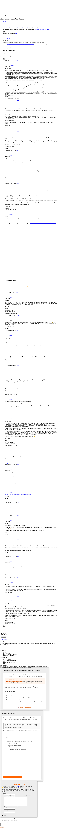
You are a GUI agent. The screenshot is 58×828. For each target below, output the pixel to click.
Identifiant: (3, 633)
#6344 (18, 577)
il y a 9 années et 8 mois (44, 29)
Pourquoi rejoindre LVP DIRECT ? (11, 12)
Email (5, 793)
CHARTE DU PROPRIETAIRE (9, 662)
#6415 (18, 445)
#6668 (18, 365)
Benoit (7, 463)
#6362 (18, 515)
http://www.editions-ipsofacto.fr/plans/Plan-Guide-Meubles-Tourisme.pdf (43, 223)
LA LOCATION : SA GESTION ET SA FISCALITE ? (18, 27)
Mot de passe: (4, 634)
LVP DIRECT (5, 652)
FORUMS (6, 27)
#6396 (18, 487)
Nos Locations (7, 4)
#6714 (18, 280)
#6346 (18, 556)
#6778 (18, 131)
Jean (4, 52)
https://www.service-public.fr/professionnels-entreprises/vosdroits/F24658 (20, 44)
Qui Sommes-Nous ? (6, 653)
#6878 (18, 100)
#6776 (18, 150)
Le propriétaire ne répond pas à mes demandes (17, 749)
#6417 (18, 394)
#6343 (18, 596)
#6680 (17, 292)
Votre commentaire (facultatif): (5, 822)
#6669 (18, 330)
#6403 (18, 464)
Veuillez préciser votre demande (10, 796)
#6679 (18, 315)
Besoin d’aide (16, 786)
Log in (1, 639)
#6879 (18, 60)
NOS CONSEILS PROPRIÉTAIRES (9, 660)
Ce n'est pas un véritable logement (15, 745)
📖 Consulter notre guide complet (24, 707)
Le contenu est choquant (13, 748)
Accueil (1, 27)
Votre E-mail (8, 768)
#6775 (18, 183)
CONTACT (5, 663)
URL (7, 737)
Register (5, 639)
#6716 (17, 209)
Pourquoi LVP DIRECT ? (9, 5)
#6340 (16, 33)
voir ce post (18, 357)
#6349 (18, 539)
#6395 (18, 502)
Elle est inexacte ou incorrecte (14, 743)
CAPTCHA (8, 773)
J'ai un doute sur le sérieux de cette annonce (17, 746)
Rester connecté (5, 635)
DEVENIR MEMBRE (7, 659)
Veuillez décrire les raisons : (11, 751)
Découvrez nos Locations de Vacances (9, 654)
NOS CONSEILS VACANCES (8, 655)
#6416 (18, 413)
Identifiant (6, 807)
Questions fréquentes (8, 6)
